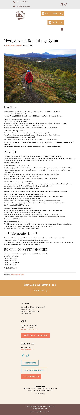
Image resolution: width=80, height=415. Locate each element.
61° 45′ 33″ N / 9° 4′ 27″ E (29, 329)
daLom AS (46, 412)
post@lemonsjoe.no (27, 350)
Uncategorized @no (17, 275)
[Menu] (61, 29)
